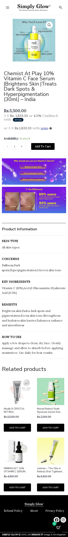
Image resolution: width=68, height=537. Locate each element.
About (34, 510)
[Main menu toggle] (7, 7)
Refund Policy (13, 510)
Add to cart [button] (17, 427)
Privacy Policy (55, 510)
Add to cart (43, 146)
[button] (60, 7)
